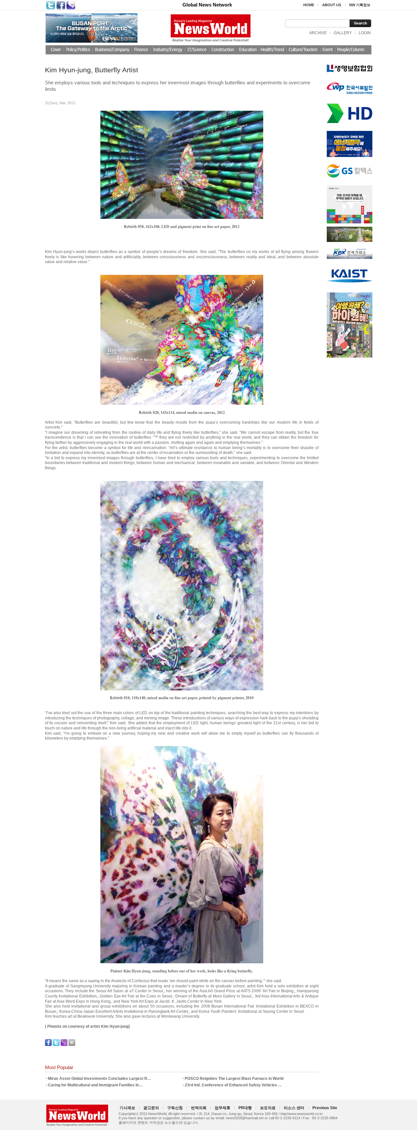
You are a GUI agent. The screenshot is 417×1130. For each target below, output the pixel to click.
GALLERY (343, 33)
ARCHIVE (318, 33)
